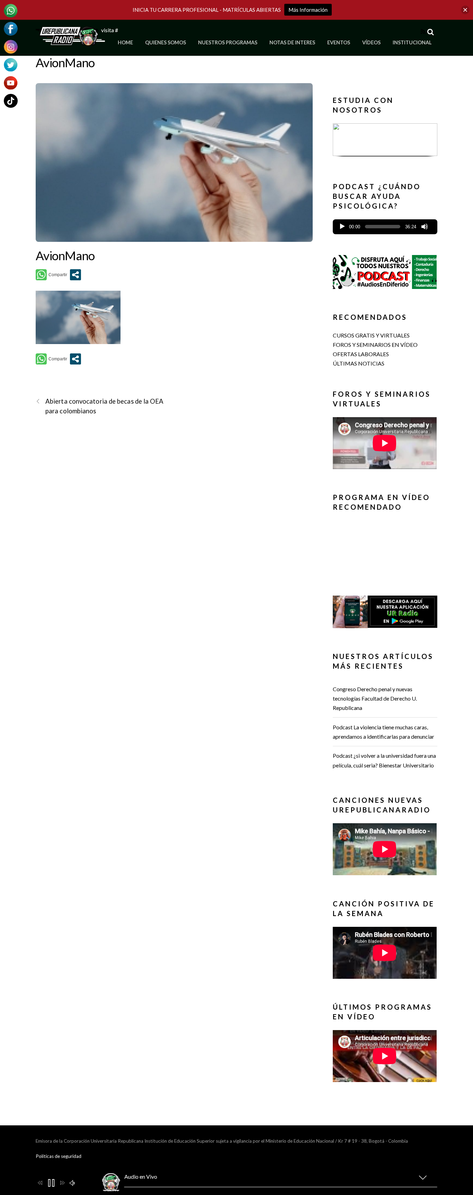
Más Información (308, 10)
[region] (385, 141)
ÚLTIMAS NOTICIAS (358, 363)
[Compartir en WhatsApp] (51, 274)
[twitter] (11, 64)
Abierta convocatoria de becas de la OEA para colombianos (104, 405)
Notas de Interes (292, 42)
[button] (385, 139)
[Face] (11, 28)
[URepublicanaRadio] (70, 42)
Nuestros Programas (227, 42)
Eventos (338, 42)
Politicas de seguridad (58, 1156)
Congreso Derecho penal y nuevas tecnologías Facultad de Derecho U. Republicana (375, 698)
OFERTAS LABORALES (361, 354)
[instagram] (11, 46)
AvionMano (65, 62)
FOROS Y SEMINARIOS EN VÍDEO (375, 344)
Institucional (412, 42)
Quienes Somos (165, 42)
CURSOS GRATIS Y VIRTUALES (371, 335)
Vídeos (371, 42)
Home (125, 42)
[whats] (11, 10)
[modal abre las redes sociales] (75, 274)
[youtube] (11, 82)
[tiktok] (11, 100)
